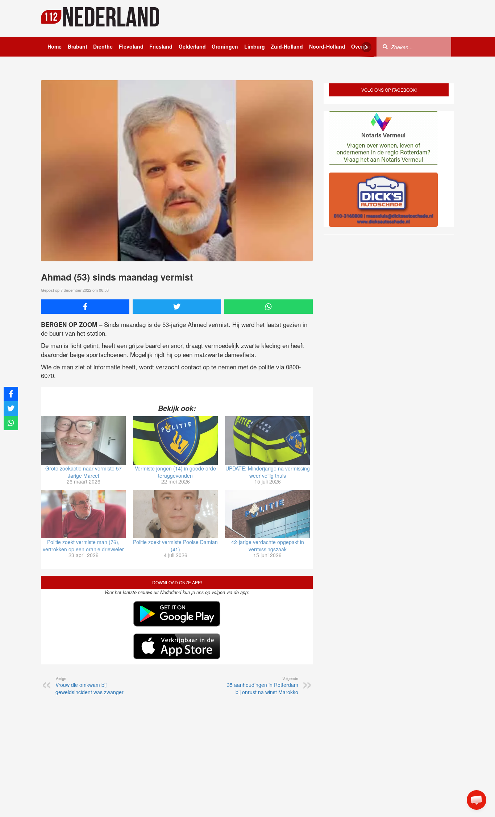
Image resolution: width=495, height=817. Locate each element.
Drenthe (103, 46)
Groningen (225, 46)
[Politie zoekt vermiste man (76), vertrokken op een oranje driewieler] (83, 514)
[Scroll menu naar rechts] (366, 47)
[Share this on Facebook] (85, 306)
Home (54, 46)
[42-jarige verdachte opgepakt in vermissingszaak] (267, 514)
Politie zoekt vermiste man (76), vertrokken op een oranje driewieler (83, 545)
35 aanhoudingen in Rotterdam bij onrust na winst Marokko (262, 685)
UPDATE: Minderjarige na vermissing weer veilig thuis (267, 472)
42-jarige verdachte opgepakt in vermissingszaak (267, 545)
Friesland (160, 46)
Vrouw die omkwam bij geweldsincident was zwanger (89, 685)
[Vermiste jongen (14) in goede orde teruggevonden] (175, 440)
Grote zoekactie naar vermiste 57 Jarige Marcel (83, 472)
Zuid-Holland (287, 46)
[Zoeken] (385, 46)
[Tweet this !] (177, 306)
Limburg (254, 46)
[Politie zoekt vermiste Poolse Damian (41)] (175, 514)
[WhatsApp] (268, 306)
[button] (476, 800)
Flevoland (131, 46)
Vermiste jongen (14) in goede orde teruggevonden (175, 472)
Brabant (77, 46)
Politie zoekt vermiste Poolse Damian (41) (175, 545)
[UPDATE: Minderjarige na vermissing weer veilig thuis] (267, 440)
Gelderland (192, 46)
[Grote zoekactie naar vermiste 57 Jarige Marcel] (83, 440)
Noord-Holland (327, 46)
